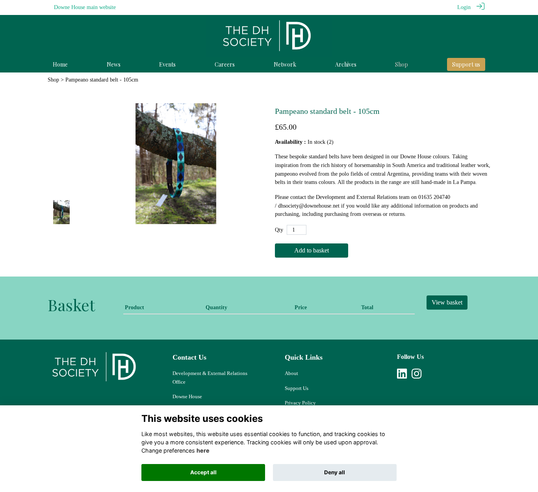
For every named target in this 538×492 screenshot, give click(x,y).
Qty (279, 230)
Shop (53, 79)
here (203, 450)
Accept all (203, 472)
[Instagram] (416, 376)
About (291, 373)
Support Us (296, 388)
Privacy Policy (300, 403)
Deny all (334, 472)
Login (464, 7)
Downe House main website (85, 7)
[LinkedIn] (402, 376)
